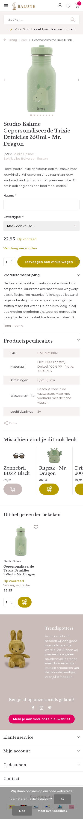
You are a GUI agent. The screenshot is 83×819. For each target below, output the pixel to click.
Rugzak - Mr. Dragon (53, 471)
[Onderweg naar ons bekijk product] (12, 489)
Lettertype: (13, 217)
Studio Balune (24, 154)
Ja (62, 799)
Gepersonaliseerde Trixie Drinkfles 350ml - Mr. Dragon (19, 570)
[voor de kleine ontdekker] (34, 5)
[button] (31, 115)
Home (23, 40)
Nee (22, 811)
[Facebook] (33, 708)
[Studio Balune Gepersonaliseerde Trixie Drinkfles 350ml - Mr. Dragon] (20, 541)
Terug (12, 40)
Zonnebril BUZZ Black (16, 471)
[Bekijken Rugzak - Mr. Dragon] (55, 456)
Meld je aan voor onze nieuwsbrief (41, 719)
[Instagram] (41, 708)
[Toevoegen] (49, 489)
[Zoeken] (73, 19)
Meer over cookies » (53, 811)
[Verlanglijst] (68, 5)
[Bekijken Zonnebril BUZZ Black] (19, 456)
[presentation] (4, 79)
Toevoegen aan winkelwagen (48, 262)
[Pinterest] (50, 708)
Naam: (9, 195)
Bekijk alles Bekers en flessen (25, 158)
